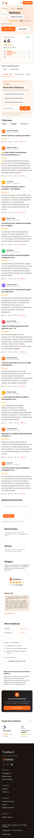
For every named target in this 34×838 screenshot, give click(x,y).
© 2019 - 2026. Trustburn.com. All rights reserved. (14, 825)
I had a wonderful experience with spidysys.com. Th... (14, 327)
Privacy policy (6, 830)
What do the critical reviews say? (14, 94)
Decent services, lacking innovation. (16, 135)
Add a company (7, 779)
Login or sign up (7, 817)
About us (5, 789)
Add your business (8, 807)
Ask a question (8, 516)
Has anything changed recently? (13, 102)
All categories (6, 773)
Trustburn (8, 752)
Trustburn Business (8, 801)
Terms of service (17, 830)
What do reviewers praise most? (14, 98)
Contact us (5, 792)
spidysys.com (24, 629)
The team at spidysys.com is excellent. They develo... (13, 187)
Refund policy (6, 834)
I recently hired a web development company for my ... (15, 256)
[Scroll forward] (31, 721)
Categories (4, 8)
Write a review (6, 776)
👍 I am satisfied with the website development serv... (15, 398)
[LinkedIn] (11, 764)
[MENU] (3, 2)
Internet (12, 8)
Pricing (4, 804)
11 (19, 585)
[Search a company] (20, 2)
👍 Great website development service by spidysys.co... (13, 153)
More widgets (8, 613)
